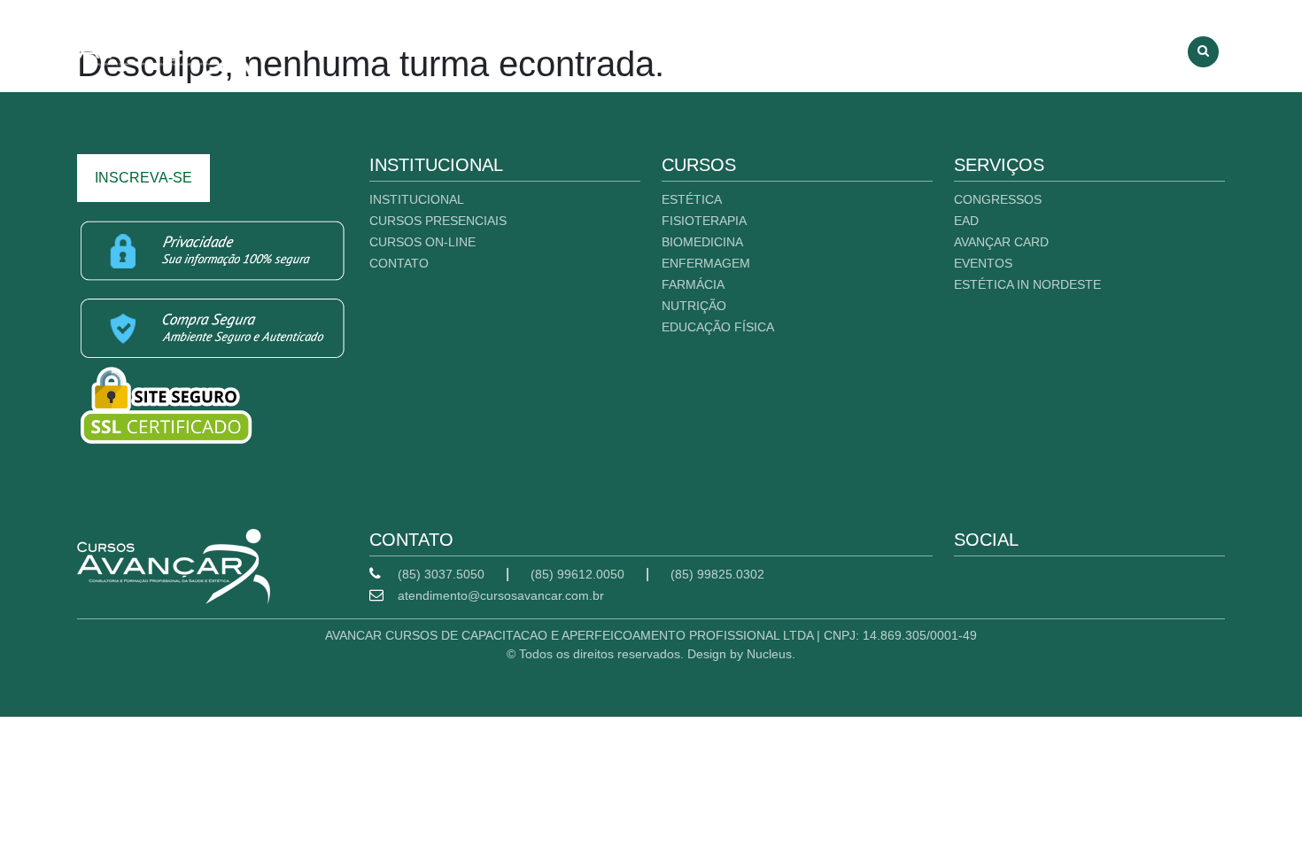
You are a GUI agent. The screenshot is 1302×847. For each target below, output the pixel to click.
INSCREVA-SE (143, 177)
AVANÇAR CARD (1001, 242)
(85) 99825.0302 (717, 574)
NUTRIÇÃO (694, 306)
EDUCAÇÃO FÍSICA (718, 327)
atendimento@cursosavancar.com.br (501, 595)
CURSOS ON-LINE (1029, 47)
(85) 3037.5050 (441, 574)
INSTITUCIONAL (731, 47)
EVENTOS (983, 263)
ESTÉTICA (692, 199)
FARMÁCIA (693, 284)
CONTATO (1142, 47)
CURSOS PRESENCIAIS (877, 47)
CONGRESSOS (998, 199)
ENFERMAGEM (706, 263)
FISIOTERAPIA (704, 221)
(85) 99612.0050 (577, 574)
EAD (966, 221)
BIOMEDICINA (702, 242)
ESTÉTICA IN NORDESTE (1027, 284)
